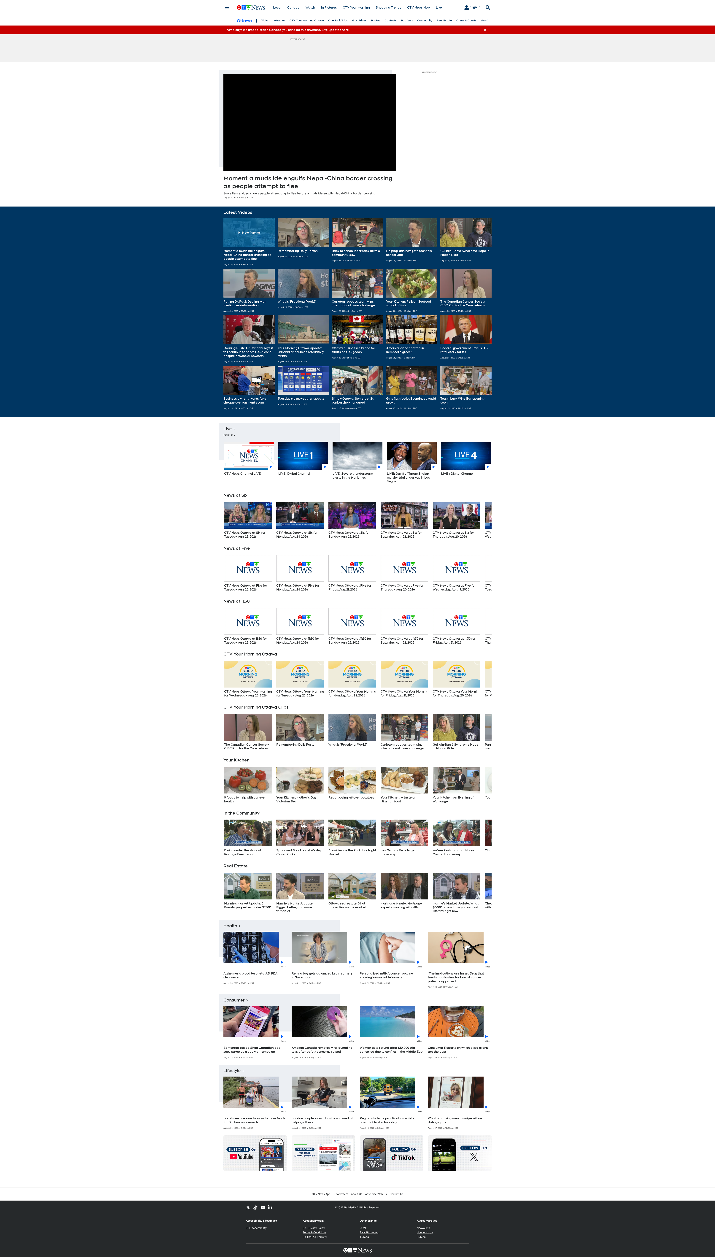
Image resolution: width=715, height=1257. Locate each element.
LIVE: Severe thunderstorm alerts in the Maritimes (353, 475)
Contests (391, 20)
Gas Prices (359, 20)
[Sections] (227, 7)
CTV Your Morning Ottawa (307, 20)
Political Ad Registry (315, 1236)
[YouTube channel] (263, 1207)
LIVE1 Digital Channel (294, 473)
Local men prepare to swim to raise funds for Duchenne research (254, 1120)
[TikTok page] (255, 1207)
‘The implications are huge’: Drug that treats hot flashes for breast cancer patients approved (456, 977)
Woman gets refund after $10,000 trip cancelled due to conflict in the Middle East (391, 1049)
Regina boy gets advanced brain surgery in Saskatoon (322, 975)
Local (277, 7)
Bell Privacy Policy (314, 1227)
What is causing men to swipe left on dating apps (455, 1120)
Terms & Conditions (314, 1232)
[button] (249, 242)
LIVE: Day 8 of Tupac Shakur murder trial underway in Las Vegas (408, 477)
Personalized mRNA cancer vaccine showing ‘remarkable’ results (386, 975)
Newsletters (340, 1194)
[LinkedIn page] (270, 1207)
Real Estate (444, 20)
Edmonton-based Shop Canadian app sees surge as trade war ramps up (252, 1049)
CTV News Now (418, 7)
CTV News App (321, 1194)
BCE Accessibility (256, 1227)
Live (439, 7)
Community (424, 20)
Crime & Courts (466, 20)
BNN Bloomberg (369, 1232)
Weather (279, 20)
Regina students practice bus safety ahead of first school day (387, 1120)
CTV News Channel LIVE (242, 473)
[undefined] (248, 520)
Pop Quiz (407, 20)
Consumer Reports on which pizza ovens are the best (458, 1049)
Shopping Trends (388, 7)
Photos (375, 20)
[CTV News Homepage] (251, 7)
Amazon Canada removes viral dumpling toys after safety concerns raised (322, 1049)
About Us (356, 1194)
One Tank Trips (338, 20)
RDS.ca (421, 1236)
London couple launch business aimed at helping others (322, 1120)
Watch (310, 7)
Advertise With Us (376, 1194)
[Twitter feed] (248, 1207)
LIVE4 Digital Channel (457, 473)
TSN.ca (364, 1236)
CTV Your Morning (356, 7)
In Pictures (329, 7)
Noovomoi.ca (425, 1232)
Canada (293, 7)
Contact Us (396, 1194)
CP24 (363, 1227)
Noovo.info (423, 1227)
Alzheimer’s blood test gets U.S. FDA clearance (250, 975)
